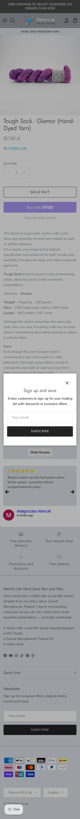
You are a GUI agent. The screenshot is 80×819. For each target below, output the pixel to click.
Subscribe (40, 431)
